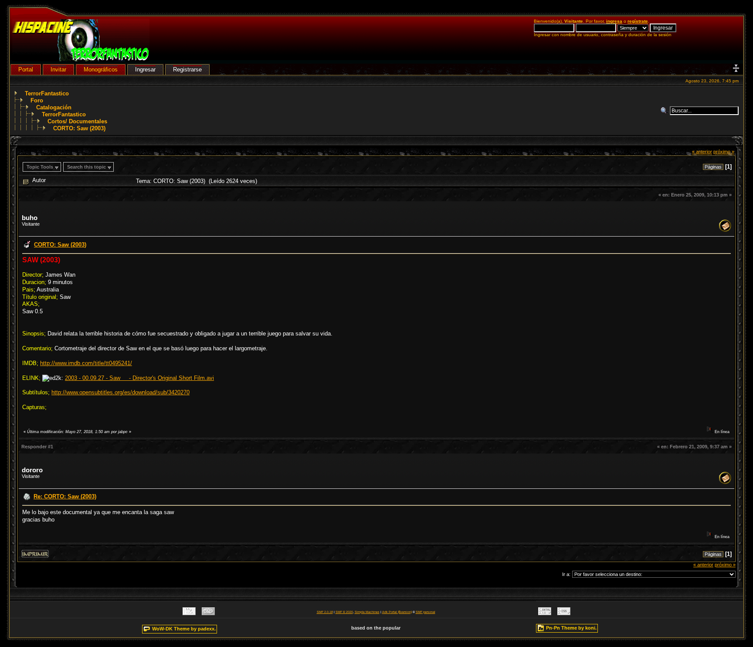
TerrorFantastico (47, 93)
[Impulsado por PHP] (208, 613)
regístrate (638, 21)
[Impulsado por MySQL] (189, 613)
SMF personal (425, 611)
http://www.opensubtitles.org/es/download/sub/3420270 (120, 392)
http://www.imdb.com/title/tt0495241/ (86, 363)
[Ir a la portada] (80, 59)
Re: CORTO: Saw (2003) (65, 496)
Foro (37, 100)
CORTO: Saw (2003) (79, 128)
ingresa (614, 21)
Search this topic (86, 166)
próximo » (723, 151)
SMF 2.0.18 (325, 611)
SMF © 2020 (344, 611)
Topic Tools (40, 166)
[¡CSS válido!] (564, 613)
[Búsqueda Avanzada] (665, 110)
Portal (25, 69)
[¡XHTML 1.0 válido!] (544, 613)
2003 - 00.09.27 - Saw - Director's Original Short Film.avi (139, 378)
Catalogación (53, 107)
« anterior (702, 151)
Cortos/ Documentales (77, 121)
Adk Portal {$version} (397, 611)
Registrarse (187, 69)
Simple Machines (367, 611)
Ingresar (145, 69)
